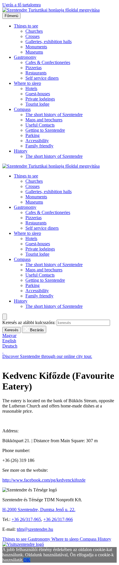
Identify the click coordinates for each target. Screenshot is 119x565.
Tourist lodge (37, 104)
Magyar (9, 335)
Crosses (32, 36)
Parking (32, 135)
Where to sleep (27, 83)
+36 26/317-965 (26, 519)
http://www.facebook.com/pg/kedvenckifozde (43, 480)
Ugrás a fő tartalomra (21, 4)
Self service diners (42, 78)
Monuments (36, 46)
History (20, 151)
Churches (34, 31)
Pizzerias (33, 67)
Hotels (31, 88)
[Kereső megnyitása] (4, 317)
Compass (22, 109)
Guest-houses (37, 93)
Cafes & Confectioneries (47, 62)
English (9, 340)
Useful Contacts (40, 124)
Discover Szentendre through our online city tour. (47, 356)
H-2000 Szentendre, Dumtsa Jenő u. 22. (38, 509)
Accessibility (37, 140)
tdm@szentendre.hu (35, 529)
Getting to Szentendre (45, 130)
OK (26, 559)
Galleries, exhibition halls (48, 41)
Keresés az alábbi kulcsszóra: (28, 322)
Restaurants (36, 72)
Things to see (26, 25)
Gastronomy (25, 57)
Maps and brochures (43, 119)
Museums (34, 52)
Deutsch (9, 345)
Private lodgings (40, 98)
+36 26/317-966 (58, 519)
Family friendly (39, 145)
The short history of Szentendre (54, 114)
